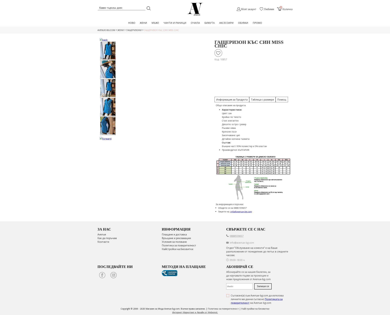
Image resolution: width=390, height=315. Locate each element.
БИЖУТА (209, 23)
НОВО (131, 23)
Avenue (102, 234)
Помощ (281, 99)
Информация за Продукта (232, 99)
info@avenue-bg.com (241, 211)
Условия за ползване (174, 241)
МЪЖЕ (155, 23)
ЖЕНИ (143, 23)
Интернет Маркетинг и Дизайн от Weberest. (195, 312)
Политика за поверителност (179, 245)
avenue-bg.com (106, 30)
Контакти (103, 241)
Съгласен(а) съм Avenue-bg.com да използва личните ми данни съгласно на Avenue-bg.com (257, 299)
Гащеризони (134, 30)
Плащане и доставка (174, 234)
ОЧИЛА (195, 23)
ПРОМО (257, 23)
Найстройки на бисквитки (177, 249)
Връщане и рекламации (176, 238)
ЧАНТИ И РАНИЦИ (174, 23)
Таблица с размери (262, 99)
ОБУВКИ (243, 23)
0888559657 (236, 236)
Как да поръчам (107, 238)
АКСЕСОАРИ (226, 23)
